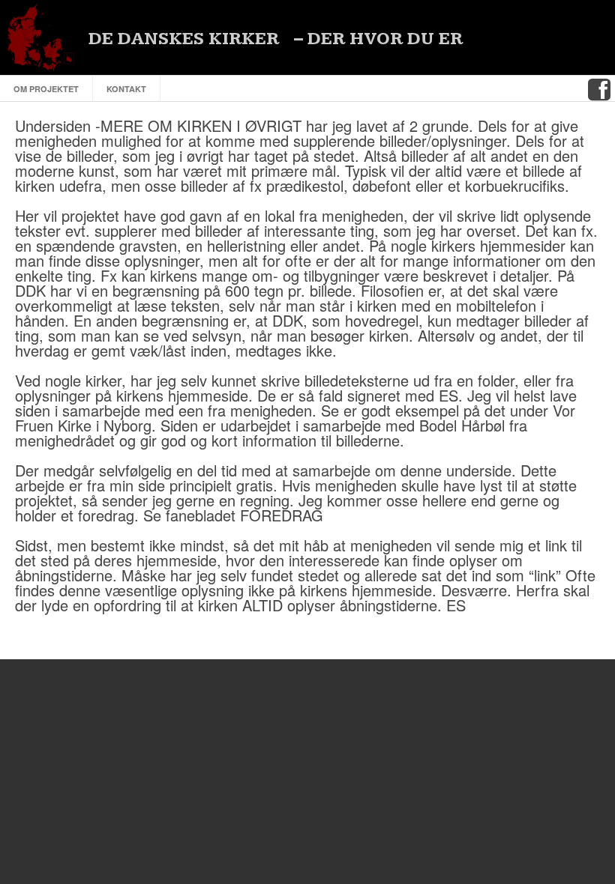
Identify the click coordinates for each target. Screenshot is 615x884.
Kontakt (126, 88)
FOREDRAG (281, 515)
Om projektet (46, 88)
